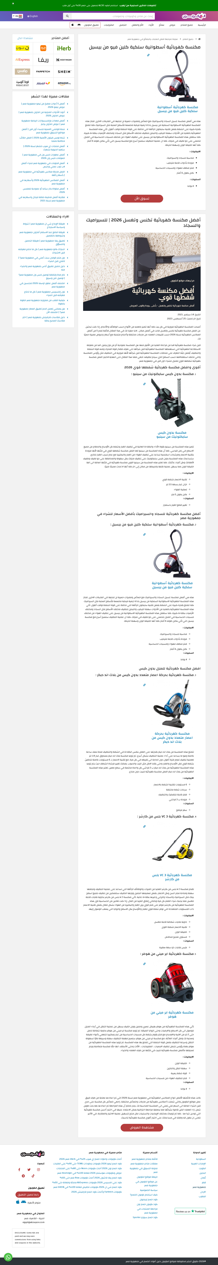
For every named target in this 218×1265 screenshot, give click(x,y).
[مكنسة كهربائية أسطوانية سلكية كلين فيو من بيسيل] (178, 75)
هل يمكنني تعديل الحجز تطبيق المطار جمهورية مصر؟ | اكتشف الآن (42, 310)
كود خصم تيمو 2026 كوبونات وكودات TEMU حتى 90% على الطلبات (87, 1164)
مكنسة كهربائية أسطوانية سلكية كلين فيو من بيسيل (177, 109)
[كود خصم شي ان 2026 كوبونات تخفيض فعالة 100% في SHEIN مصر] (64, 71)
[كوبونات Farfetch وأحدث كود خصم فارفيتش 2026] (43, 71)
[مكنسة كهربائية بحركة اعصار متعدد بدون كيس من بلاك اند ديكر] (172, 704)
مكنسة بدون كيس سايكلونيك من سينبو (172, 435)
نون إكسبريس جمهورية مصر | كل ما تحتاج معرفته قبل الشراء (44, 293)
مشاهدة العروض (142, 1127)
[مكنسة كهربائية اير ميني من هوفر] (172, 983)
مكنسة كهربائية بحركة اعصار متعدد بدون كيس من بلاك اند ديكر (172, 738)
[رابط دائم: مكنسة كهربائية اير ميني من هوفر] (144, 964)
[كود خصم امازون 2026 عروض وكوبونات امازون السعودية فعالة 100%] (64, 83)
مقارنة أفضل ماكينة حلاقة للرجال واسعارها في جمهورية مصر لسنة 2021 (42, 199)
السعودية (201, 1159)
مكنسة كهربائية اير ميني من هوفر (172, 1014)
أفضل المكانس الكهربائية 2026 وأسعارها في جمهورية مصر (42, 182)
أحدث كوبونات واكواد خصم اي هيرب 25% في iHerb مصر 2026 (90, 1159)
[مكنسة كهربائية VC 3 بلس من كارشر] (172, 845)
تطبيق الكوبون (91, 25)
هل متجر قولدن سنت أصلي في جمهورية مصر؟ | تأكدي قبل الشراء (41, 259)
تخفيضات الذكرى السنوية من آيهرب (137, 5)
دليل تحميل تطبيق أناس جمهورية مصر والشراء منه (42, 268)
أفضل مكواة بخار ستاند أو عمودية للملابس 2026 (44, 190)
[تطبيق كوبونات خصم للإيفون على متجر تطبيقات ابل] (73, 25)
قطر (204, 1183)
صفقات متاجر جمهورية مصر (144, 1164)
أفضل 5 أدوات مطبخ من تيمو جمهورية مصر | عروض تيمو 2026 (43, 105)
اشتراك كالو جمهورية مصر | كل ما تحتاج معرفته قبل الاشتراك (41, 251)
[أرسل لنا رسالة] (8, 1257)
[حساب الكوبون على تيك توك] (33, 1176)
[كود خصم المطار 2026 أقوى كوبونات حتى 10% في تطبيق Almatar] (43, 83)
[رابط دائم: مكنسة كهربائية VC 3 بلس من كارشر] (144, 826)
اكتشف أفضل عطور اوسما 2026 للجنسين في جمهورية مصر (42, 285)
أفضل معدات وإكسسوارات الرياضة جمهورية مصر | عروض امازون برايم (43, 122)
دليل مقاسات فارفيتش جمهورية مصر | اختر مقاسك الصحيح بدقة (43, 319)
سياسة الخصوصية (149, 1190)
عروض (172, 25)
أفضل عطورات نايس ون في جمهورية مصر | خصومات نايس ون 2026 (43, 156)
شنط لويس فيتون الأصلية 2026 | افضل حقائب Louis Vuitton (42, 139)
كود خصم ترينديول (149, 1200)
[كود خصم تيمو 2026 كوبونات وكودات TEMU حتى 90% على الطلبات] (43, 48)
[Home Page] (194, 16)
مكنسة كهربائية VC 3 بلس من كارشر (172, 877)
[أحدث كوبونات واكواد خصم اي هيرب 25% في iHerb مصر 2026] (64, 48)
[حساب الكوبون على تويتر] (29, 1169)
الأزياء (151, 25)
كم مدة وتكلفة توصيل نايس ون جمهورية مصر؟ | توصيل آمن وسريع (42, 276)
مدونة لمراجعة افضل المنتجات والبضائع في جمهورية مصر (152, 39)
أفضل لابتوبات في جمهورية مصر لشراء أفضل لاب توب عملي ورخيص (43, 165)
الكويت (202, 1168)
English (33, 16)
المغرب (202, 1197)
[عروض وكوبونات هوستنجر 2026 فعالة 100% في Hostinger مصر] (64, 60)
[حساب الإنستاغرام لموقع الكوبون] (38, 1169)
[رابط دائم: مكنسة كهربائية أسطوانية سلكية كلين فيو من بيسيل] (148, 55)
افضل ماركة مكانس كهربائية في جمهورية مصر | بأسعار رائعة (41, 173)
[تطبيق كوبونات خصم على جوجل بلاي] (79, 25)
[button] (13, 4)
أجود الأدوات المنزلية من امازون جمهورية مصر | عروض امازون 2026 (42, 114)
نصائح (161, 25)
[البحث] (67, 16)
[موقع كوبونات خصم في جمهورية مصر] (199, 39)
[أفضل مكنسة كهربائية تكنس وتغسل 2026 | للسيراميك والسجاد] (142, 272)
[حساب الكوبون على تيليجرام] (23, 1176)
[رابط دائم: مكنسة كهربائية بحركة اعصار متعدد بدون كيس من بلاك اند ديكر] (144, 685)
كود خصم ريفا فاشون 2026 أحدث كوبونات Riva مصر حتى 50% (91, 1178)
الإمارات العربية (198, 1164)
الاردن (203, 1192)
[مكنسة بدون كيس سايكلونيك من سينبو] (172, 403)
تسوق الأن (142, 199)
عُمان (203, 1178)
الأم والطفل (137, 25)
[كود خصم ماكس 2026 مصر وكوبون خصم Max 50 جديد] (22, 71)
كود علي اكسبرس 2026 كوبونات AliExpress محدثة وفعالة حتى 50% (87, 1183)
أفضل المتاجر (60, 38)
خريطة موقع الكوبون (147, 1177)
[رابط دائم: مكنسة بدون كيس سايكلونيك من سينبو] (144, 384)
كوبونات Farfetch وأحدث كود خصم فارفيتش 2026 (96, 1192)
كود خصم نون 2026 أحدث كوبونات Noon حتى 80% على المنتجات (89, 1168)
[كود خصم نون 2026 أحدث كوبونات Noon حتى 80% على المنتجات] (22, 48)
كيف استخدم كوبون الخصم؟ (144, 1195)
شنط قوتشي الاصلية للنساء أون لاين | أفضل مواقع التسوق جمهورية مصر (43, 131)
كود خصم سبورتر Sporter (145, 1217)
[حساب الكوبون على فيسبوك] (19, 1169)
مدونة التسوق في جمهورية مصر (144, 1170)
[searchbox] (113, 16)
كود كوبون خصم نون (147, 1204)
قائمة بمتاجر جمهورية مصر (145, 1159)
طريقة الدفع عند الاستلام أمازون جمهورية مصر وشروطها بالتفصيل (42, 234)
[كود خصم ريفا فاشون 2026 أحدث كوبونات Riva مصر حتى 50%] (43, 60)
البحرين (202, 1173)
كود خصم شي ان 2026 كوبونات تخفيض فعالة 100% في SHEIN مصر (87, 1187)
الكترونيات (109, 25)
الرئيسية (202, 25)
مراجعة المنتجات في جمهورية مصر (147, 1211)
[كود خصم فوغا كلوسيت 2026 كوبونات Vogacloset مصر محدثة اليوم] (22, 83)
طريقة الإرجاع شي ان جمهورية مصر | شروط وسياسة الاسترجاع (44, 225)
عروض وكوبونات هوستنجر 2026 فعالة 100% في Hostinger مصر (89, 1173)
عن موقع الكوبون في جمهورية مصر (147, 1184)
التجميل (123, 25)
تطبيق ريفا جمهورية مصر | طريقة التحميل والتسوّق (45, 242)
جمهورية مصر (199, 1187)
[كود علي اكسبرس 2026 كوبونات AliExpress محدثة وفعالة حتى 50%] (22, 60)
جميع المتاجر (187, 25)
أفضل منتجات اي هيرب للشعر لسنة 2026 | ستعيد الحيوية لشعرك (44, 148)
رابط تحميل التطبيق (28, 1194)
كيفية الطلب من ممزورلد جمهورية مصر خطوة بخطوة (42, 302)
